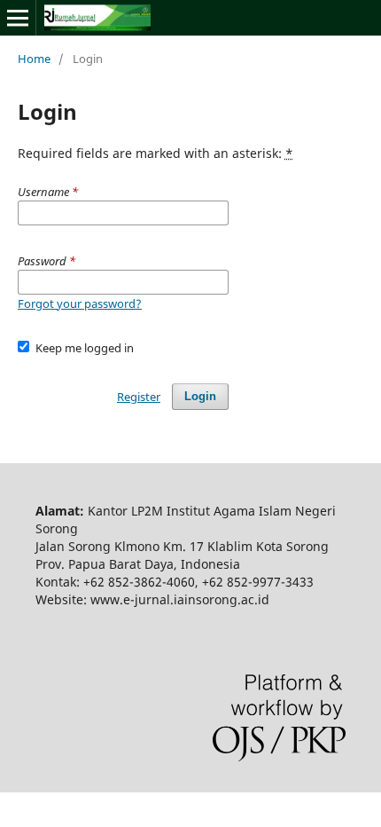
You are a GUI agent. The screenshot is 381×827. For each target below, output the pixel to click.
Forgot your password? (80, 303)
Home (34, 59)
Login (200, 396)
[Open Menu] (17, 17)
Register (138, 397)
